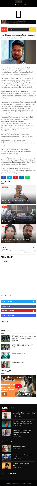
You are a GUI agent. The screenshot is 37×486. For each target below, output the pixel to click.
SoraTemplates (15, 483)
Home (4, 29)
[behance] (25, 4)
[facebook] (12, 4)
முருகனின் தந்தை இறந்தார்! (11, 219)
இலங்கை (23, 38)
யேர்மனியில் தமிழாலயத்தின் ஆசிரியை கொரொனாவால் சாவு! (23, 422)
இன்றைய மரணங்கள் (18, 353)
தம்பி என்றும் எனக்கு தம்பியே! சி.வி (22, 464)
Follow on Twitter (7, 301)
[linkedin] (18, 4)
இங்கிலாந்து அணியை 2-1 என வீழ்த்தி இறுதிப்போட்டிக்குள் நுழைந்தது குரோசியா (24, 338)
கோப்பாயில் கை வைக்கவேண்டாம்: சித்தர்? (15, 200)
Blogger (29, 483)
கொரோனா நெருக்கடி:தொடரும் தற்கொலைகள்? (17, 239)
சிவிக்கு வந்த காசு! (18, 362)
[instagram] (21, 4)
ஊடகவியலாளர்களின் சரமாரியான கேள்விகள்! (24, 456)
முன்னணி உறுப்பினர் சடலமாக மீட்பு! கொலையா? (24, 414)
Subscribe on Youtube (8, 310)
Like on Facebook (6, 306)
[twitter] (15, 4)
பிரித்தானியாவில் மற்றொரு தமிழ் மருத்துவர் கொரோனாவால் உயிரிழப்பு (23, 432)
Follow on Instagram (8, 315)
